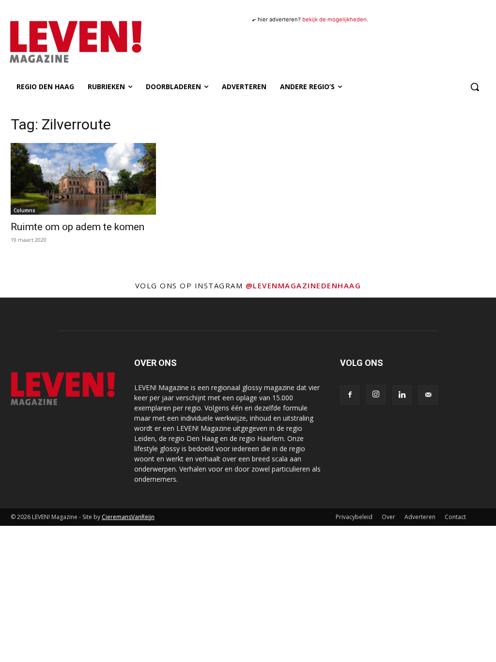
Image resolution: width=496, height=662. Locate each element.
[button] (474, 86)
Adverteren (419, 517)
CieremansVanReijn (128, 517)
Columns (24, 210)
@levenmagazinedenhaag (303, 285)
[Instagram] (376, 394)
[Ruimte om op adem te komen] (83, 179)
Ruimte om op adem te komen (77, 227)
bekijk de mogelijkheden (334, 19)
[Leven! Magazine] (67, 42)
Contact (455, 517)
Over (388, 517)
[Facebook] (349, 395)
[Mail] (428, 395)
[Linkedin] (402, 395)
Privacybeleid (354, 517)
